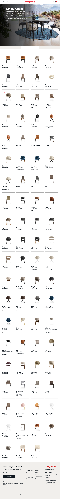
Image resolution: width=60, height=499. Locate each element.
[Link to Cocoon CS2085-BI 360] (8, 179)
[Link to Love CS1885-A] (37, 343)
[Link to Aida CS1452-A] (22, 77)
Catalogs (37, 470)
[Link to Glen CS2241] (51, 240)
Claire (47, 145)
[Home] (30, 1)
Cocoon (4, 166)
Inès (17, 328)
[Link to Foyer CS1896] (37, 220)
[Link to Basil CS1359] (37, 117)
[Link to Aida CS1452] (8, 77)
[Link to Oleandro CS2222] (37, 365)
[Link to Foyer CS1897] (51, 220)
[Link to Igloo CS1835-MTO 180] (8, 299)
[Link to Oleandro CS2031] (8, 365)
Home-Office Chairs (44, 47)
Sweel (47, 434)
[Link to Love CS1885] (22, 343)
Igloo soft (5, 328)
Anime (47, 85)
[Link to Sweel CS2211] (8, 448)
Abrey (4, 66)
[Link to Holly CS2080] (8, 279)
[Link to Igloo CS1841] (37, 299)
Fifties (18, 207)
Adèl (32, 66)
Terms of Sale (29, 481)
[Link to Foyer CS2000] (37, 240)
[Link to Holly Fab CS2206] (22, 279)
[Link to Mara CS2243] (51, 343)
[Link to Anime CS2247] (8, 97)
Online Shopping (29, 470)
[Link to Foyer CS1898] (8, 240)
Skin (17, 434)
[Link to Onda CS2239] (8, 384)
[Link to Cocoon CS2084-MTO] (37, 159)
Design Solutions (39, 478)
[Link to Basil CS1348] (22, 117)
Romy (32, 391)
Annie (18, 104)
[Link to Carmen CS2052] (22, 138)
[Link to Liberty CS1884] (8, 343)
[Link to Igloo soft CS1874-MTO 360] (8, 321)
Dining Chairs (25, 47)
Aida (3, 85)
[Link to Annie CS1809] (22, 97)
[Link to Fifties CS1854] (22, 200)
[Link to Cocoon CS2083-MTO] (22, 159)
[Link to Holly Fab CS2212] (37, 279)
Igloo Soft (48, 306)
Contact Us (28, 468)
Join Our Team (38, 481)
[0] (55, 2)
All (4, 47)
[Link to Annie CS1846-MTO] (37, 97)
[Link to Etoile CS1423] (22, 179)
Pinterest (21, 483)
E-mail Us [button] (47, 477)
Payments (28, 472)
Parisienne (19, 391)
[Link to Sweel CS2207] (51, 426)
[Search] (53, 1)
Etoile (18, 186)
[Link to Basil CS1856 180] (51, 117)
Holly (18, 266)
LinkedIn (4, 484)
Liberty (47, 328)
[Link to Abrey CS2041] (22, 58)
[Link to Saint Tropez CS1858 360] (8, 426)
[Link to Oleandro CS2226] (51, 365)
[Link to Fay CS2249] (51, 179)
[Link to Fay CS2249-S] (8, 200)
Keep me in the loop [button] (8, 476)
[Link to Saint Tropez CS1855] (37, 406)
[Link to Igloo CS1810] (51, 279)
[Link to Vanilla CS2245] (37, 448)
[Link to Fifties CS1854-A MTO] (37, 200)
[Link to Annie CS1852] (8, 117)
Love (17, 350)
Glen (46, 247)
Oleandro (5, 372)
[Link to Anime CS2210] (51, 77)
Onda (3, 391)
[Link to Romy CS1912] (8, 406)
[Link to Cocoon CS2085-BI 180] (51, 159)
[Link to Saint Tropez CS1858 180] (51, 406)
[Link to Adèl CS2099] (51, 58)
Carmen (18, 145)
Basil (17, 125)
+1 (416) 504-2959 (48, 472)
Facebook (10, 483)
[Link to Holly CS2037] (22, 259)
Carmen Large (35, 145)
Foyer (47, 207)
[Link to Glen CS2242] (8, 259)
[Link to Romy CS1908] (51, 384)
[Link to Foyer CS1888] (51, 200)
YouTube (16, 483)
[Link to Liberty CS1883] (51, 321)
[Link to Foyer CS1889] (8, 220)
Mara (46, 350)
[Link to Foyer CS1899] (22, 240)
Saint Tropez (20, 413)
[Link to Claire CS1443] (51, 138)
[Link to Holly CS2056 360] (51, 259)
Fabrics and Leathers (37, 473)
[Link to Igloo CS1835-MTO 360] (22, 299)
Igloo (46, 287)
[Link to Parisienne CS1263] (22, 384)
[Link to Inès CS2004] (22, 321)
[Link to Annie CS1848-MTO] (51, 97)
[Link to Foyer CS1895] (22, 220)
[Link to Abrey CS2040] (8, 58)
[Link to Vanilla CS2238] (22, 448)
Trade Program (38, 476)
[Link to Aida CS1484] (37, 77)
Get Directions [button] (48, 486)
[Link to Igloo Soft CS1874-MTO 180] (51, 299)
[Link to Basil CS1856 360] (8, 138)
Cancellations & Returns (29, 478)
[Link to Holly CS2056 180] (37, 259)
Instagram (5, 483)
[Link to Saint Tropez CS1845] (22, 406)
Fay (46, 186)
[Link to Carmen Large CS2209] (37, 138)
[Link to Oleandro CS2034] (22, 365)
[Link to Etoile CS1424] (37, 179)
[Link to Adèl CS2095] (37, 58)
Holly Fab (19, 287)
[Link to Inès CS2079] (37, 321)
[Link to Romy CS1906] (37, 384)
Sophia (33, 434)
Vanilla (18, 456)
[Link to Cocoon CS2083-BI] (8, 159)
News (36, 468)
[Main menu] (3, 1)
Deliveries (28, 475)
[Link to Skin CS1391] (22, 426)
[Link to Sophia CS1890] (37, 426)
